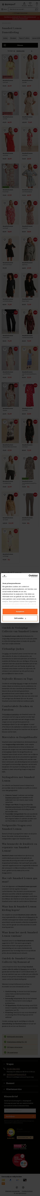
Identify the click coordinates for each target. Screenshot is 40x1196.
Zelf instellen (18, 618)
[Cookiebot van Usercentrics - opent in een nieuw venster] (29, 576)
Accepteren (20, 611)
